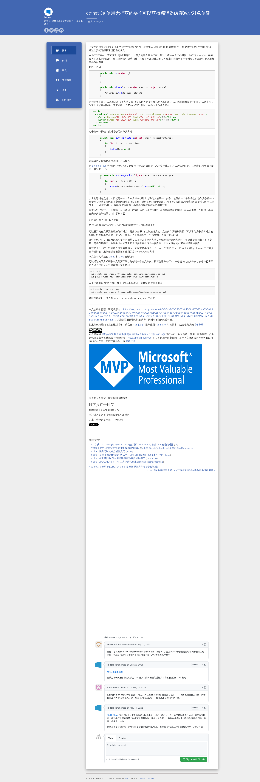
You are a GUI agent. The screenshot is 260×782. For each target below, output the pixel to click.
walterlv (151, 778)
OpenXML (158, 462)
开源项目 (66, 80)
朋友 (64, 70)
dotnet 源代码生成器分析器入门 (108, 451)
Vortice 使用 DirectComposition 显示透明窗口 (115, 447)
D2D (146, 448)
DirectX (152, 448)
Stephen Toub (99, 165)
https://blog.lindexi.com (140, 337)
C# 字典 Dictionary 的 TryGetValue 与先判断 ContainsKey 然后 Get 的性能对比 (132, 444)
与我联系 (130, 341)
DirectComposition (185, 448)
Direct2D (167, 448)
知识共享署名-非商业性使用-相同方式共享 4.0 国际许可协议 (133, 334)
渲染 (174, 448)
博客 (64, 50)
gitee (121, 256)
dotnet (96, 21)
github (112, 256)
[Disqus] (152, 509)
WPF (161, 455)
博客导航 (198, 324)
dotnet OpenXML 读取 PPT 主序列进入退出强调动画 (118, 461)
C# (101, 21)
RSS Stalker (161, 324)
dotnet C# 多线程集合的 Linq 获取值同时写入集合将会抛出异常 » (181, 470)
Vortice (159, 448)
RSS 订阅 (66, 100)
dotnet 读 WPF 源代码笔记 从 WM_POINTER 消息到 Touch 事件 (124, 454)
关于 (64, 90)
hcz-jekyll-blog (143, 778)
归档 (64, 60)
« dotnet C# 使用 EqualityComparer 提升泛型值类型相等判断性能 (123, 466)
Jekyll (127, 778)
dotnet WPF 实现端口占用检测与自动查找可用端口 (118, 458)
